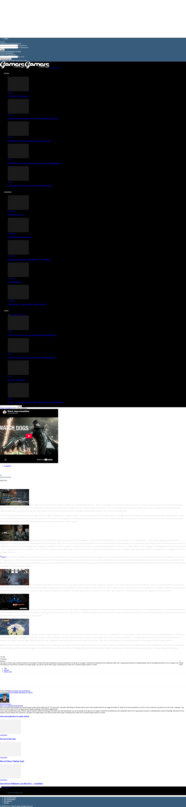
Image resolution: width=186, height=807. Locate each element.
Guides (12, 315)
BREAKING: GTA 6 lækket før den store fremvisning (29, 141)
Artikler (6, 310)
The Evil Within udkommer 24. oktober (20, 692)
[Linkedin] (31, 483)
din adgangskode (23, 47)
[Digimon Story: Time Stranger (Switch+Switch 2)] (18, 299)
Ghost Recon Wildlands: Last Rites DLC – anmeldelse (29, 260)
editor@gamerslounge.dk (15, 792)
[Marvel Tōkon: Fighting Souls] (18, 232)
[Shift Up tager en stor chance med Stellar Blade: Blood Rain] (18, 329)
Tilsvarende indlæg (6, 716)
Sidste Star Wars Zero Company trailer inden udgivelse (30, 186)
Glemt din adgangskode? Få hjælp (10, 51)
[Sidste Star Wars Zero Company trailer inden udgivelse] (18, 180)
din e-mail (21, 57)
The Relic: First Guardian (18, 96)
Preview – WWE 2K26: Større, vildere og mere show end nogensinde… (36, 402)
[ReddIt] (17, 483)
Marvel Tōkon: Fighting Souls (20, 237)
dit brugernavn (22, 45)
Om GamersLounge (10, 797)
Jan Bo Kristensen (5, 477)
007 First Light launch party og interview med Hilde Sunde (31, 358)
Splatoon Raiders (15, 282)
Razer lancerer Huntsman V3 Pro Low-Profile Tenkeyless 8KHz (33, 118)
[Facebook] (3, 483)
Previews (24, 315)
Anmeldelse (11, 211)
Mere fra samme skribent (21, 716)
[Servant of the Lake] (18, 209)
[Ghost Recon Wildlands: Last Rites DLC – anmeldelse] (18, 254)
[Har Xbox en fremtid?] (18, 374)
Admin (6, 38)
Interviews (18, 315)
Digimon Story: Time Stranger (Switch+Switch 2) (27, 304)
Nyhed (10, 92)
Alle (9, 315)
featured (6, 670)
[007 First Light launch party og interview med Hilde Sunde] (18, 352)
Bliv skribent (8, 801)
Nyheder (6, 73)
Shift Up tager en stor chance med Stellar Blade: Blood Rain (31, 335)
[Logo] (12, 68)
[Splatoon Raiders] (18, 276)
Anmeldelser (8, 192)
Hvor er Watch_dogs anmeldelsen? (19, 691)
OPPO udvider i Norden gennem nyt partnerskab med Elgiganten (34, 163)
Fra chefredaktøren (9, 799)
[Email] (24, 483)
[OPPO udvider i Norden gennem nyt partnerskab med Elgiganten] (18, 158)
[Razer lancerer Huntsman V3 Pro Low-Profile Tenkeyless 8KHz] (18, 113)
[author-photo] (4, 702)
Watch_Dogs (8, 672)
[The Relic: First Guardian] (18, 90)
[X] (10, 483)
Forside (2, 408)
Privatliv (6, 803)
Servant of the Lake (15, 215)
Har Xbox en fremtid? (16, 380)
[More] (38, 483)
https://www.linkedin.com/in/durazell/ (11, 705)
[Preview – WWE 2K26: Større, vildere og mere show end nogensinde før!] (18, 397)
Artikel (10, 331)
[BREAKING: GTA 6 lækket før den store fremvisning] (18, 135)
